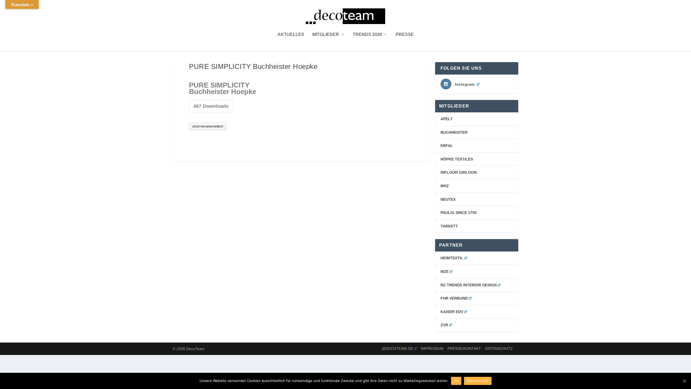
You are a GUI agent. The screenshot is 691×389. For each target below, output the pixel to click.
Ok (456, 380)
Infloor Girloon (459, 172)
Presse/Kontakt (464, 348)
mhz (445, 186)
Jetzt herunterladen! (207, 126)
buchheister (454, 132)
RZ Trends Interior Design (469, 285)
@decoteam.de (397, 348)
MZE (445, 271)
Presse (405, 34)
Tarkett (449, 226)
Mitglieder (325, 34)
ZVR (444, 325)
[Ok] (684, 381)
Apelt (447, 119)
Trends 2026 (367, 34)
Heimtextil (452, 258)
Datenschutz (499, 348)
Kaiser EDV (452, 312)
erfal (447, 145)
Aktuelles (290, 34)
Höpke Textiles (457, 159)
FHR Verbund (454, 298)
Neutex (448, 199)
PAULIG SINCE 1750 (459, 212)
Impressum (432, 348)
